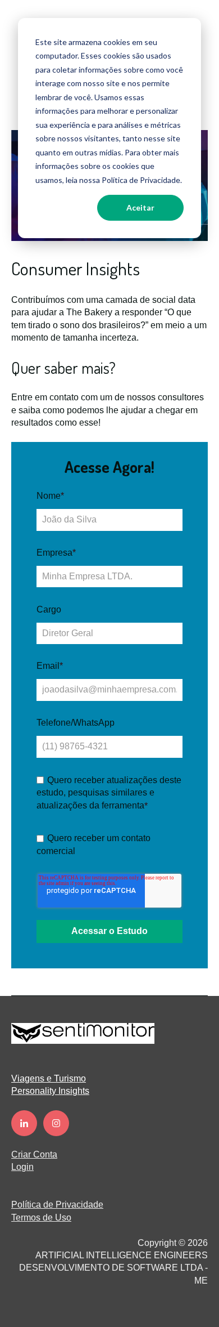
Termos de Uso (41, 1217)
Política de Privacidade (57, 1204)
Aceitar (140, 207)
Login (22, 1167)
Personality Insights (50, 1091)
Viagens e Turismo (48, 1078)
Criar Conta (34, 1154)
